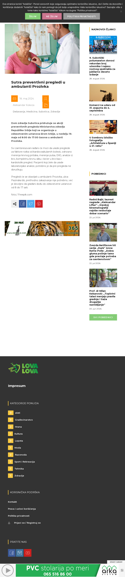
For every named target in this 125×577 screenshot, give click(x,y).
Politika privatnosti (18, 515)
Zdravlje (55, 111)
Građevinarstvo (21, 419)
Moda (15, 447)
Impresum (17, 386)
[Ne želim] (121, 11)
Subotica (44, 111)
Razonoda (18, 454)
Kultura (16, 433)
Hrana (16, 426)
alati (15, 412)
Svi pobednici (103, 317)
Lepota (16, 440)
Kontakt (12, 501)
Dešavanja (19, 111)
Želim (33, 16)
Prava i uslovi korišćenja (22, 508)
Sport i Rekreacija (22, 461)
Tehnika (17, 468)
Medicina (31, 111)
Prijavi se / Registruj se (27, 522)
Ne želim (52, 16)
